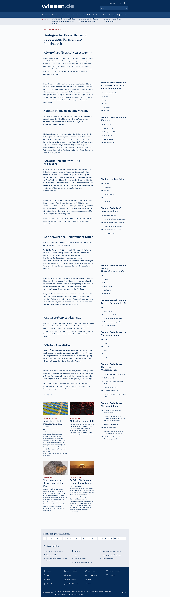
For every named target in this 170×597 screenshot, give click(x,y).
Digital (119, 15)
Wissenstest (46, 15)
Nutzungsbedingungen (61, 594)
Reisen (78, 15)
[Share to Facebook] (48, 394)
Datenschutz (66, 591)
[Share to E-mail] (45, 394)
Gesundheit (70, 15)
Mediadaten (108, 591)
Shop (110, 3)
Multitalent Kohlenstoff (85, 433)
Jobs (114, 3)
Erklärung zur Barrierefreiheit (95, 591)
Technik (98, 15)
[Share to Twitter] (51, 394)
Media (119, 3)
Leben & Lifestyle (109, 15)
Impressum (58, 591)
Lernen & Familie (58, 15)
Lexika (126, 15)
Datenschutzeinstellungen (78, 591)
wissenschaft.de (88, 435)
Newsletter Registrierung (76, 594)
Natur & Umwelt (88, 15)
